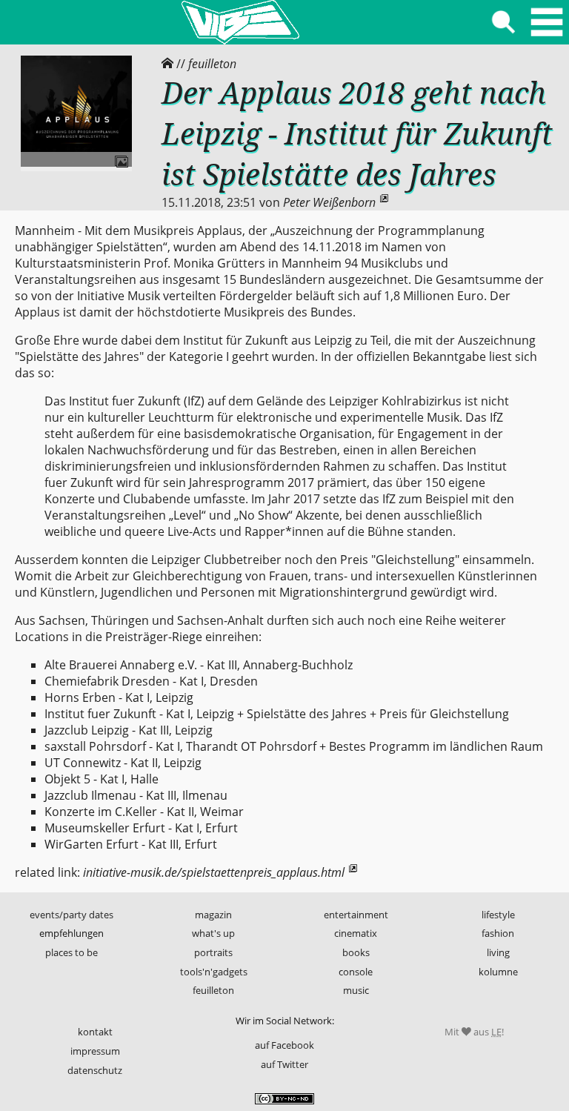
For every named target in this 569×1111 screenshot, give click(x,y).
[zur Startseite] (240, 22)
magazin (213, 914)
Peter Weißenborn (329, 202)
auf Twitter (284, 1064)
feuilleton (212, 64)
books (356, 952)
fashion (498, 933)
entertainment (356, 914)
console (356, 971)
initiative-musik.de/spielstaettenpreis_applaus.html (214, 872)
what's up (213, 933)
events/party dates (71, 914)
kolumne (498, 971)
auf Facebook (284, 1045)
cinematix (355, 933)
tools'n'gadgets (213, 971)
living (498, 952)
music (356, 990)
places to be (71, 952)
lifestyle (498, 914)
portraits (213, 952)
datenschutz (94, 1070)
